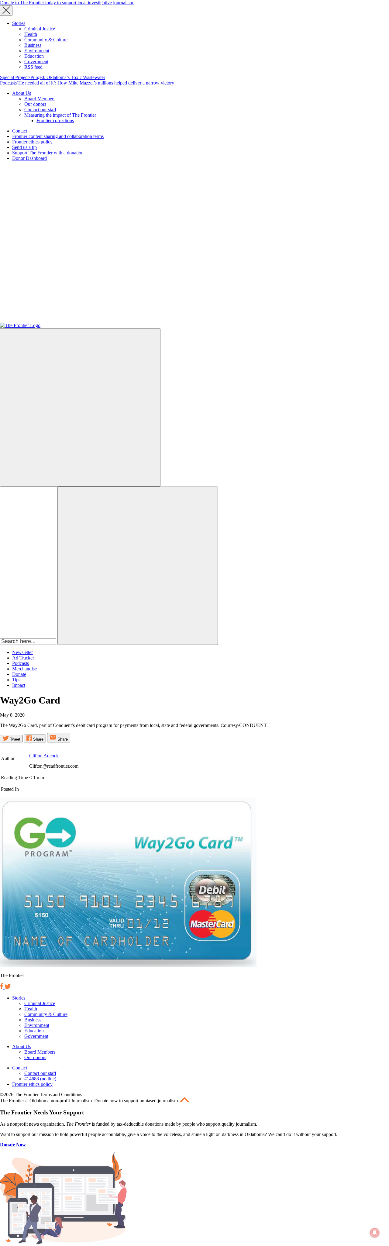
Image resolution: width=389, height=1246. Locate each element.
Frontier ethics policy (32, 141)
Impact (18, 685)
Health (30, 34)
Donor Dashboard (29, 158)
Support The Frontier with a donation (48, 152)
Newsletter (22, 652)
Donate (19, 674)
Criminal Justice (39, 28)
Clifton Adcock (44, 755)
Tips (16, 679)
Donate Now (13, 1144)
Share (37, 739)
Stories (18, 23)
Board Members (39, 98)
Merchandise (24, 668)
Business (32, 45)
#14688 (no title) (40, 1078)
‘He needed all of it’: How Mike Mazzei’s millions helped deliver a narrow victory (95, 82)
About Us (21, 93)
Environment (36, 50)
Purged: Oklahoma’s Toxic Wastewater (67, 77)
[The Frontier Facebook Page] (2, 987)
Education (34, 56)
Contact (19, 130)
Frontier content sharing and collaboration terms (58, 136)
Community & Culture (45, 39)
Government (36, 61)
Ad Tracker (23, 657)
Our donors (35, 104)
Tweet (14, 739)
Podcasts (8, 82)
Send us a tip (24, 147)
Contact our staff (40, 109)
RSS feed (33, 67)
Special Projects (15, 77)
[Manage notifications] (375, 1232)
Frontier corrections (55, 120)
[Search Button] (137, 566)
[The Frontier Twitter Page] (8, 987)
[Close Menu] (6, 10)
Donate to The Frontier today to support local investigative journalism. (67, 2)
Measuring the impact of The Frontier (60, 115)
